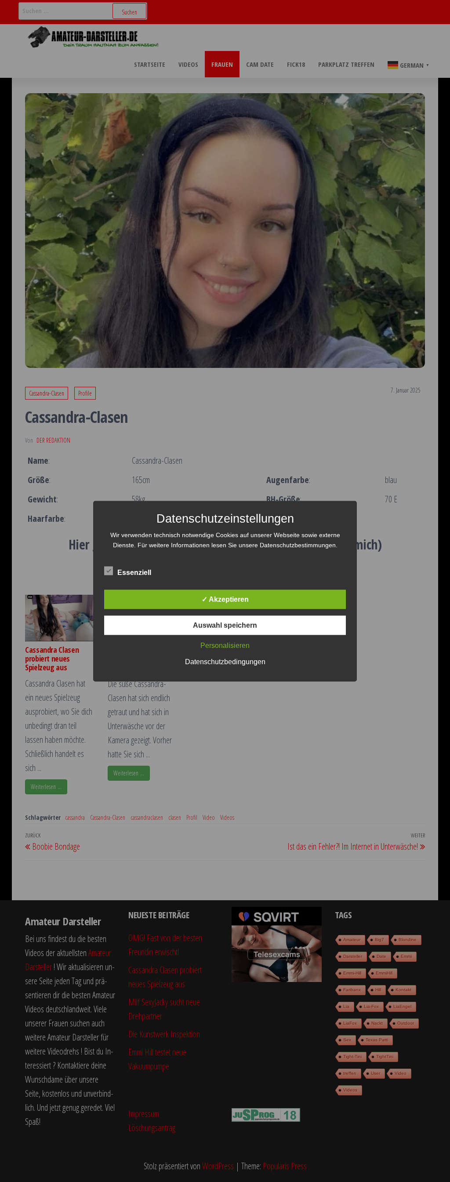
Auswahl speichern (225, 625)
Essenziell (134, 572)
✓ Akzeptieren (225, 599)
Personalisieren (225, 645)
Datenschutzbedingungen (225, 661)
